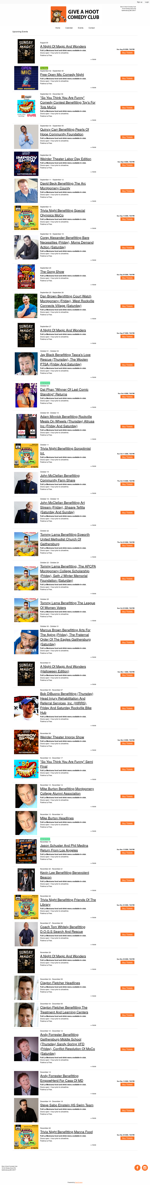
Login (147, 2)
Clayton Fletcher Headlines (60, 982)
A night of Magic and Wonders (63, 46)
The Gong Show (52, 271)
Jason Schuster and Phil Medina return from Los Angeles (64, 847)
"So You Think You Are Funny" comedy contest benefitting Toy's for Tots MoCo (67, 102)
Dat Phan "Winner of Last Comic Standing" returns (64, 391)
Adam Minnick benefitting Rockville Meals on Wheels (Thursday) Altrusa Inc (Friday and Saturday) (67, 421)
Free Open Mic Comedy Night (62, 74)
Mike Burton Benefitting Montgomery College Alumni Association (67, 791)
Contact (92, 28)
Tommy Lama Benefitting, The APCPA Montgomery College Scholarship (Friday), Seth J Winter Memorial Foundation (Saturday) (68, 573)
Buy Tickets (127, 52)
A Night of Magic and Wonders (63, 330)
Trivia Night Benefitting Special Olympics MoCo (62, 212)
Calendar (69, 28)
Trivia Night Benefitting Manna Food (66, 1131)
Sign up (139, 2)
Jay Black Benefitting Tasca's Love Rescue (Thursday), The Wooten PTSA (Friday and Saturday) (65, 359)
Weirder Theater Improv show (62, 737)
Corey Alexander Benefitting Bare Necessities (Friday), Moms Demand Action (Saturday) (67, 242)
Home (57, 28)
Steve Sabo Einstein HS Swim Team (66, 1105)
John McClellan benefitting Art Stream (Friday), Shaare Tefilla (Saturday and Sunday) (62, 507)
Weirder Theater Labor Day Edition (65, 158)
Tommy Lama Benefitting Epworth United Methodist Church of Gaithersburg (65, 539)
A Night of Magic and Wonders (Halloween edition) (63, 668)
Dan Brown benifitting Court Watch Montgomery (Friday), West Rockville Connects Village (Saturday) (67, 301)
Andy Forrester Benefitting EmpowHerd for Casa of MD (61, 1078)
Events (80, 28)
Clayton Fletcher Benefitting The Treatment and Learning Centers (64, 1009)
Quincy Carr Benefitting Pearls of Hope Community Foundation (64, 131)
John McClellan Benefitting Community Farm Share (60, 477)
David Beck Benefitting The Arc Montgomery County (63, 185)
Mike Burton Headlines (57, 818)
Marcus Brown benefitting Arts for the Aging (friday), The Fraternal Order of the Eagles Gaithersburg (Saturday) (65, 636)
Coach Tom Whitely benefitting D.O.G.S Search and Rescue (62, 929)
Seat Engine (78, 1182)
